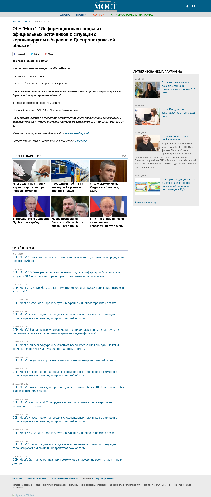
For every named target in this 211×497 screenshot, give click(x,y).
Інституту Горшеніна (102, 478)
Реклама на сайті (36, 478)
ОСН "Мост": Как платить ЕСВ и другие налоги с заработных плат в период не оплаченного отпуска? (62, 404)
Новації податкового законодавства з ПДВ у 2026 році (178, 113)
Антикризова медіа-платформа (132, 14)
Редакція (17, 478)
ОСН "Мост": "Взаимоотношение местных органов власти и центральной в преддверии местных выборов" (68, 259)
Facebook (81, 141)
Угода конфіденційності (64, 478)
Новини (81, 14)
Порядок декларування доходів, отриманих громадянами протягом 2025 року (179, 87)
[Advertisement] (159, 41)
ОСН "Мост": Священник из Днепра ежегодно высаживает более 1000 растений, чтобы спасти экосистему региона (68, 389)
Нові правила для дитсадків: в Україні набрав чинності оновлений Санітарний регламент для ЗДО (178, 184)
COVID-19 (98, 14)
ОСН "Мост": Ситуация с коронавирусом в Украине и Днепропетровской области (64, 360)
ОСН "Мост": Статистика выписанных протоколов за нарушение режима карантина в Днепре (67, 461)
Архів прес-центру (145, 202)
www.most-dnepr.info (77, 133)
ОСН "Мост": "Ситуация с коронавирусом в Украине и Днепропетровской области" (65, 303)
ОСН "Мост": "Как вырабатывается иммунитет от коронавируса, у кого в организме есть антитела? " (68, 289)
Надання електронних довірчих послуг (175, 137)
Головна (64, 14)
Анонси (26, 21)
